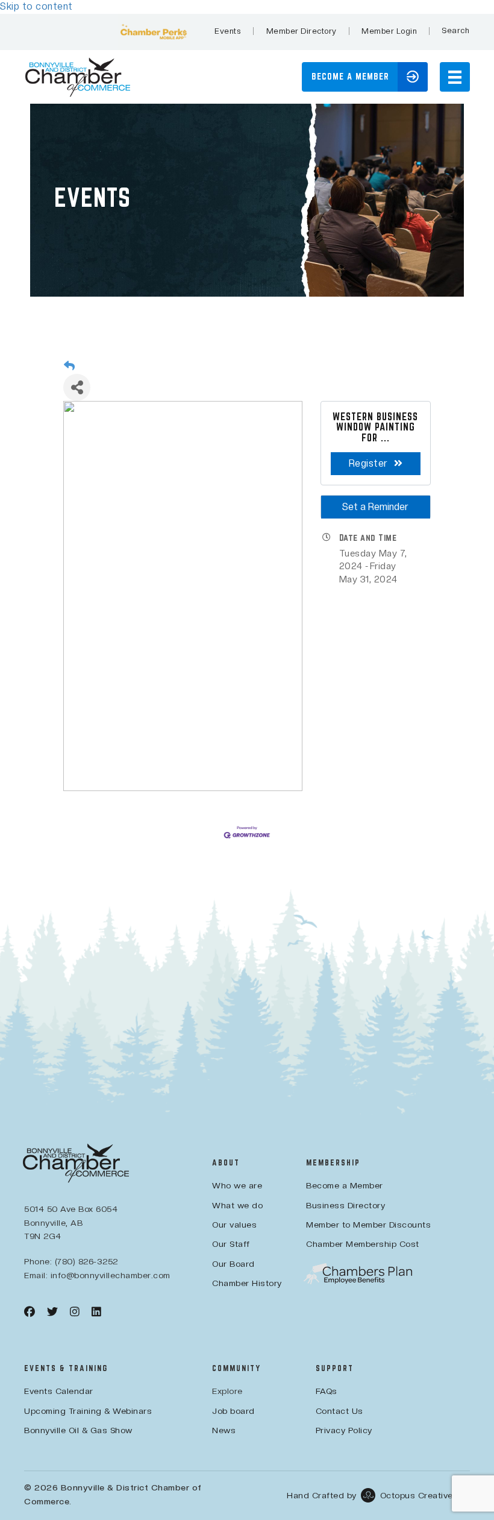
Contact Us (339, 1411)
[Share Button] (76, 387)
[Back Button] (69, 366)
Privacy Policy (344, 1430)
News (224, 1430)
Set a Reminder (375, 506)
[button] (455, 31)
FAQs (326, 1391)
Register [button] (368, 463)
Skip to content (36, 6)
